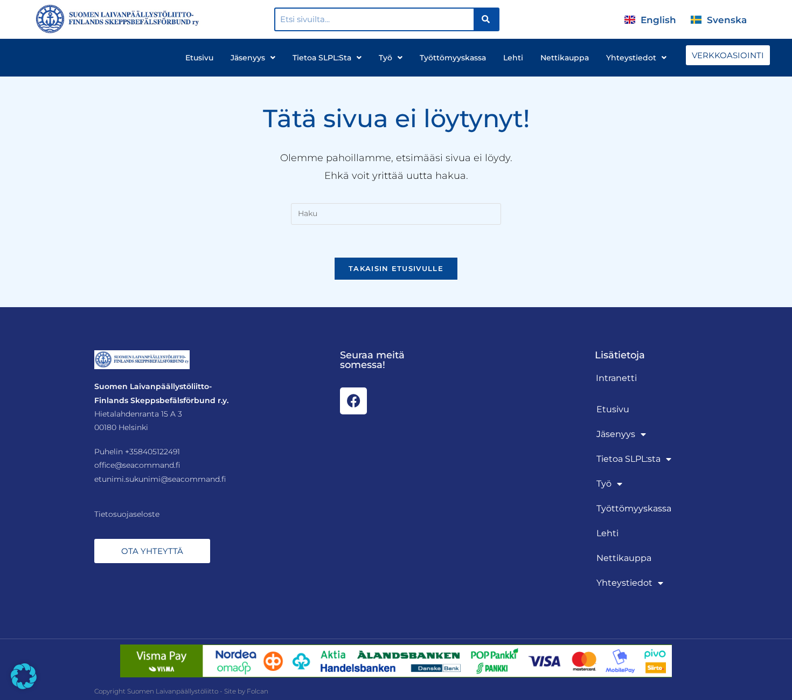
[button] (23, 676)
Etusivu (199, 58)
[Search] (486, 19)
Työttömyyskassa (453, 58)
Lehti (513, 58)
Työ (385, 58)
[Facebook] (353, 400)
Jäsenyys (248, 58)
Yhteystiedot (631, 58)
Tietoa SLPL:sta (322, 58)
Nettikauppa (564, 58)
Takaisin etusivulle (396, 268)
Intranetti (616, 378)
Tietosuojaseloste (126, 514)
